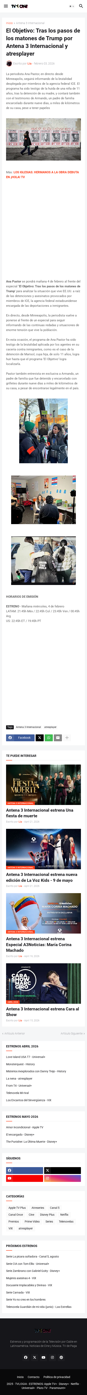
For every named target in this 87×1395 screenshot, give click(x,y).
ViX (10, 1228)
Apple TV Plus (17, 1207)
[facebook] (24, 1170)
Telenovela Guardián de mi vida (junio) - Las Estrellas (38, 1306)
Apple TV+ (50, 1383)
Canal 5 (54, 1207)
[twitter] (62, 1170)
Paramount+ (58, 1388)
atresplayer (50, 727)
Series (49, 1221)
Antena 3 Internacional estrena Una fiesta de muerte (39, 813)
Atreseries (38, 1207)
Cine (31, 1214)
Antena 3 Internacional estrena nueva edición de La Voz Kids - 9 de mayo (41, 877)
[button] (5, 6)
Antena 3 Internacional (30, 23)
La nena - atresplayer (19, 1078)
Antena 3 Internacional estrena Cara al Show (42, 1012)
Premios (13, 1221)
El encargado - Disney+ (20, 1134)
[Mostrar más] (67, 737)
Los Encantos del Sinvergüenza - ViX (28, 1100)
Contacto (33, 1377)
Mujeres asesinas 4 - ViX (21, 1278)
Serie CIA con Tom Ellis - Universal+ (27, 1263)
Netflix (64, 1214)
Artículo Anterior (14, 1033)
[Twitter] (40, 737)
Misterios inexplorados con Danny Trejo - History (36, 1071)
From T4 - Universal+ (19, 1085)
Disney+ (64, 1383)
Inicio (9, 23)
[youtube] (24, 1178)
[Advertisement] (43, 229)
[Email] (58, 737)
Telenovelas (66, 1221)
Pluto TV (42, 1388)
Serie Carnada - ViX (18, 1292)
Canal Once (15, 1214)
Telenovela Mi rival (17, 1093)
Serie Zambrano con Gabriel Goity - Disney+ (33, 1270)
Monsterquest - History (20, 1064)
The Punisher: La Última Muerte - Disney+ (31, 1141)
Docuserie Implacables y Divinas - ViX (29, 1285)
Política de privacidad (57, 1377)
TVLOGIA (21, 1383)
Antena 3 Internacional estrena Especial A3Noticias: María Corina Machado (38, 944)
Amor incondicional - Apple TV (24, 1127)
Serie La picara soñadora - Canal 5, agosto (32, 1256)
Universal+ (28, 1388)
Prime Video (32, 1221)
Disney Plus (47, 1214)
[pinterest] (61, 1357)
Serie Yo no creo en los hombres (26, 1299)
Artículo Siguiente (72, 1033)
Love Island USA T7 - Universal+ (25, 1057)
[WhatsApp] (49, 737)
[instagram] (62, 1178)
